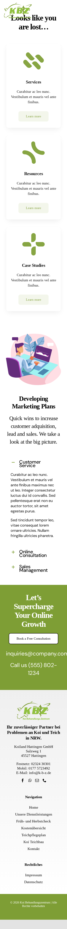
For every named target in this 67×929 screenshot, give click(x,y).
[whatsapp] (29, 780)
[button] (33, 463)
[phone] (44, 780)
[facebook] (23, 780)
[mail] (37, 780)
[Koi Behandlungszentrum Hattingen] (18, 4)
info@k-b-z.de (40, 773)
